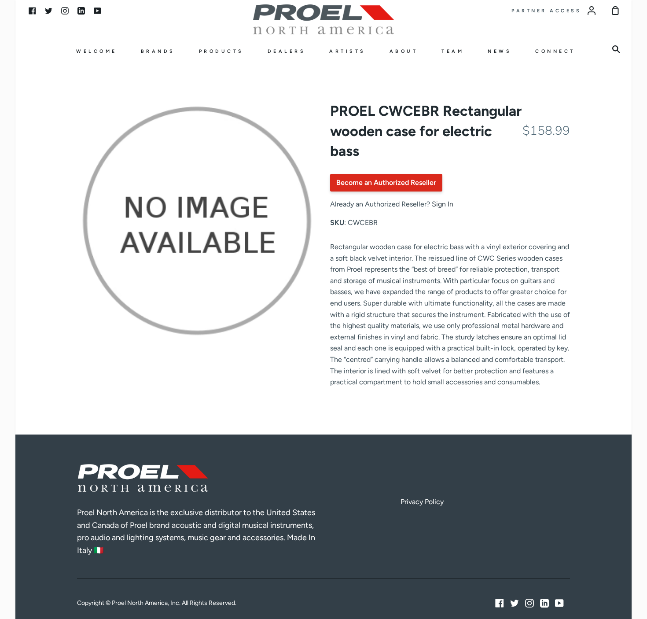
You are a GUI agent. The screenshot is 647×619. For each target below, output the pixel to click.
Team (452, 51)
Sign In (442, 204)
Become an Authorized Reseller (386, 182)
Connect (555, 51)
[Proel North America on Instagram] (529, 603)
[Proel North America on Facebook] (499, 603)
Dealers (287, 51)
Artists (347, 51)
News (499, 51)
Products (221, 51)
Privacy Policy (422, 501)
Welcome (96, 51)
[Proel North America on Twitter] (514, 603)
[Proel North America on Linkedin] (544, 603)
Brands (158, 51)
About (404, 51)
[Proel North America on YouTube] (559, 603)
